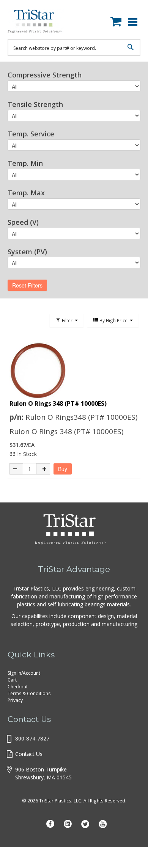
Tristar (40, 22)
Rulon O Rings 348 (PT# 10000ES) (58, 403)
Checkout (18, 686)
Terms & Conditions (29, 693)
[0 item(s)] (117, 20)
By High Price (113, 320)
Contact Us (29, 753)
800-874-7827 (32, 738)
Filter (67, 320)
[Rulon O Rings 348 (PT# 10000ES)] (74, 370)
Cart (12, 680)
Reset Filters (27, 285)
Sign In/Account (24, 673)
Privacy (15, 700)
